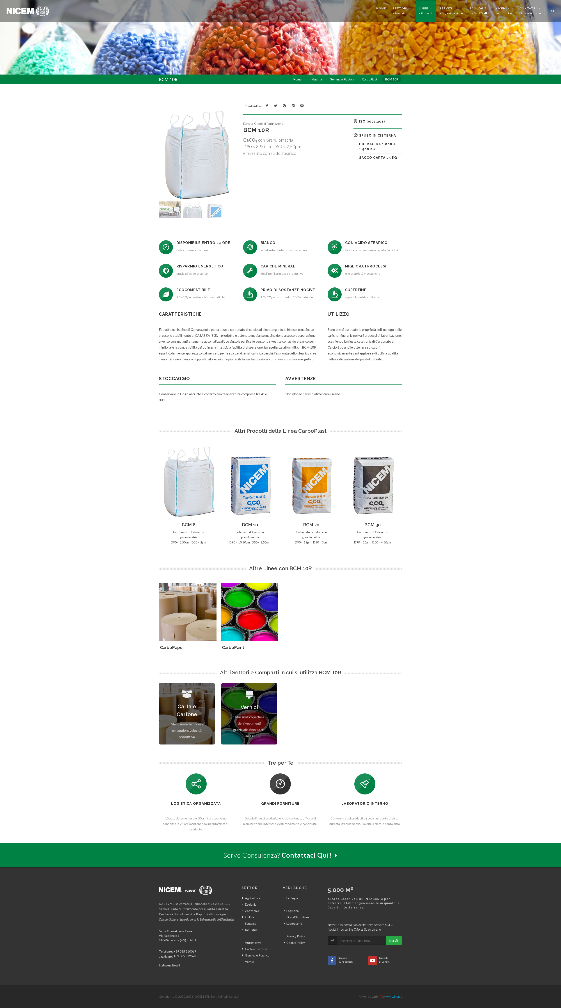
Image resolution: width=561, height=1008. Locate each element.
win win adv (394, 996)
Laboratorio (294, 923)
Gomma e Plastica (257, 955)
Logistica (292, 911)
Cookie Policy (295, 942)
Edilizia (249, 917)
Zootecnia (252, 911)
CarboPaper (172, 647)
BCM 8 (188, 524)
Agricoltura (252, 898)
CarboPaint (233, 647)
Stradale (250, 923)
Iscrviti (394, 940)
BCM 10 (250, 524)
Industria (251, 930)
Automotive (253, 942)
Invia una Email (169, 965)
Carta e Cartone (256, 949)
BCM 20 (311, 524)
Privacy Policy (295, 936)
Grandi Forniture (297, 917)
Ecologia (250, 904)
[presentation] (406, 494)
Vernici (249, 961)
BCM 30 (372, 524)
